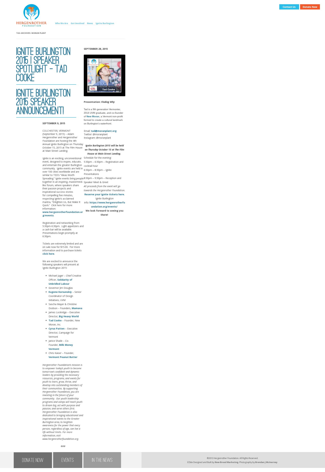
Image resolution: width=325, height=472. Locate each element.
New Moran (92, 116)
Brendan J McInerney (266, 462)
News (90, 23)
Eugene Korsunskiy (60, 292)
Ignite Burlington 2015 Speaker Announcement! (43, 102)
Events (68, 460)
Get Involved (77, 23)
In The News (102, 460)
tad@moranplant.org (104, 131)
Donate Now (33, 460)
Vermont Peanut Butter (63, 357)
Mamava (77, 308)
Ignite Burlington (105, 23)
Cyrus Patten (56, 328)
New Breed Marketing (226, 462)
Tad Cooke (55, 320)
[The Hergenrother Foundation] (31, 25)
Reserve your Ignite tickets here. (104, 194)
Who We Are (61, 23)
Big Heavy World (69, 316)
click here (48, 253)
